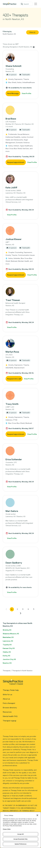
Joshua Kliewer (14, 239)
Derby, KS (6, 656)
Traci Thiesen (13, 300)
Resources (7, 712)
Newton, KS (7, 663)
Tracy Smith (12, 404)
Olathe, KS (7, 652)
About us (6, 699)
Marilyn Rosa (12, 351)
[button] (20, 74)
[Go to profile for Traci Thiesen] (20, 291)
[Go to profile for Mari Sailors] (20, 502)
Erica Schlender (14, 459)
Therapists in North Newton (22, 670)
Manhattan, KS (8, 637)
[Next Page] (20, 613)
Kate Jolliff (11, 187)
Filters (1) (32, 32)
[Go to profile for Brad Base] (20, 110)
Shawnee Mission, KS (11, 634)
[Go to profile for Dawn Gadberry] (20, 554)
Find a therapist (9, 703)
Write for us (7, 694)
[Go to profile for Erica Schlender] (20, 451)
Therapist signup (9, 721)
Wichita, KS (7, 630)
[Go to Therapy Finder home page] (9, 3)
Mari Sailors (12, 511)
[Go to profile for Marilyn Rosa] (20, 343)
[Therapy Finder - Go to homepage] (19, 682)
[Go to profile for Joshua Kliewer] (20, 230)
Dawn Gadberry (14, 562)
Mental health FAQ (10, 716)
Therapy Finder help (11, 690)
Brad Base (11, 118)
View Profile (26, 93)
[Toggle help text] (34, 47)
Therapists (6, 670)
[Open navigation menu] (35, 4)
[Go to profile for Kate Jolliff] (20, 179)
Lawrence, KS (8, 641)
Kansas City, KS (9, 648)
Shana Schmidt (13, 66)
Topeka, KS (7, 645)
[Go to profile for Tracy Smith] (20, 395)
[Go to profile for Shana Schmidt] (20, 57)
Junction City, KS (9, 659)
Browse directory (10, 707)
